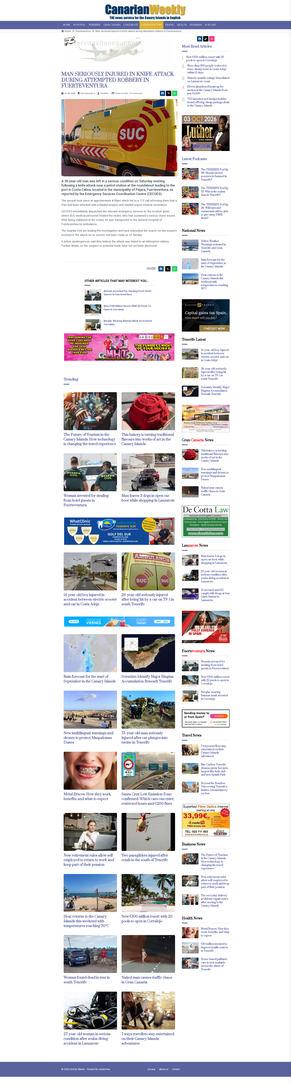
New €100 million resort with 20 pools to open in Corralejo (147, 919)
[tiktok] (205, 38)
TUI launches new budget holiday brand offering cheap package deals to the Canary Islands (208, 102)
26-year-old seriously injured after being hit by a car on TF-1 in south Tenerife (148, 600)
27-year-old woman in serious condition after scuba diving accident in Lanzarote (87, 1039)
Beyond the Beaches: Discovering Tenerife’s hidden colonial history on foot (214, 788)
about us (163, 1069)
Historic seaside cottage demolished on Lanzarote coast (208, 79)
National (79, 25)
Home (66, 25)
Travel (169, 25)
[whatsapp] (174, 93)
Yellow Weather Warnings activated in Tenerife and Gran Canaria (213, 246)
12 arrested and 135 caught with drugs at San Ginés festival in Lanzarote (215, 595)
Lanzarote (131, 25)
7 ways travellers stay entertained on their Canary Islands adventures (148, 1039)
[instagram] (211, 38)
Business (196, 25)
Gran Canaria (111, 25)
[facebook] (162, 93)
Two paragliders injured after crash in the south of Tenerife (145, 857)
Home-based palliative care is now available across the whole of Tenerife (214, 964)
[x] (168, 93)
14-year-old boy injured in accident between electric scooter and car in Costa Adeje (90, 600)
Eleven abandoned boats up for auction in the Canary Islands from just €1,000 (207, 90)
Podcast (210, 25)
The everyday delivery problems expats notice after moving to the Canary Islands (214, 900)
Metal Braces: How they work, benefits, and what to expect (87, 796)
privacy (151, 1069)
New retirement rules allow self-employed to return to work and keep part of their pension (89, 860)
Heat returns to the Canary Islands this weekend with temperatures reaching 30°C (86, 921)
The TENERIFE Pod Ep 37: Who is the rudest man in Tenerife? (214, 192)
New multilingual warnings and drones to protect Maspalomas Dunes (88, 738)
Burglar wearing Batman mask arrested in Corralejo (214, 696)
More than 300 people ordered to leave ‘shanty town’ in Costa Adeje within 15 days (207, 69)
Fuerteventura (151, 25)
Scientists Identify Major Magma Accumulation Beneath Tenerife (148, 679)
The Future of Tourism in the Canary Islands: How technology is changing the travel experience (90, 439)
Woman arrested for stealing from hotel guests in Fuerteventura (86, 500)
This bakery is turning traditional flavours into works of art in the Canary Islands (148, 439)
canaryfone (104, 1069)
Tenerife (94, 25)
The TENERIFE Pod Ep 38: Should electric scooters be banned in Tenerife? (214, 175)
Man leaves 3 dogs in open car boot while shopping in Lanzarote (148, 498)
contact (176, 1069)
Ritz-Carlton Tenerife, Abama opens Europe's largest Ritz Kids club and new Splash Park (214, 769)
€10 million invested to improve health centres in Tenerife (214, 947)
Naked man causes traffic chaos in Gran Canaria (147, 980)
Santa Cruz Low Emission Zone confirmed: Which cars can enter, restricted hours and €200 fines (148, 799)
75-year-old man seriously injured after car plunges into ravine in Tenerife (145, 738)
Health (182, 25)
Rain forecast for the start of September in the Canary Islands (90, 679)
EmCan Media (77, 1069)
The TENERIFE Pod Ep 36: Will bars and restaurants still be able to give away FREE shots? (214, 211)
